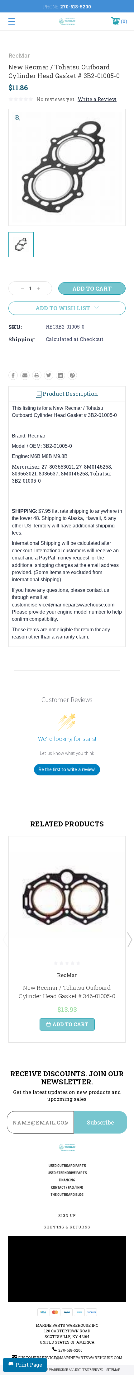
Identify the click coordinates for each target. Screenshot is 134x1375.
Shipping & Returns (67, 1226)
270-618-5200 (75, 7)
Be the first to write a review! (67, 769)
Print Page (29, 1364)
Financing (67, 1180)
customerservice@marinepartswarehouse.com (63, 604)
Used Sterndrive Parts (67, 1173)
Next (129, 939)
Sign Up (67, 1215)
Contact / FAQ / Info (67, 1187)
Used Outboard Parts (67, 1165)
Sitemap (113, 1370)
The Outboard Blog (67, 1194)
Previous (5, 939)
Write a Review (97, 99)
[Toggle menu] (20, 21)
